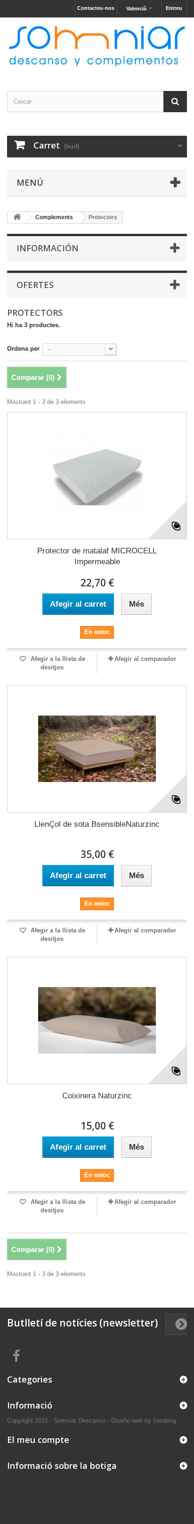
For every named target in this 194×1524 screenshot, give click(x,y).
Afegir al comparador (145, 658)
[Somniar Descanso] (97, 46)
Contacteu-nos (95, 8)
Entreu (174, 8)
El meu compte (38, 1439)
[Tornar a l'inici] (17, 217)
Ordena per (23, 348)
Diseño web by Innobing (143, 1420)
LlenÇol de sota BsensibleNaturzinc (97, 824)
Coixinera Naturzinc (97, 1095)
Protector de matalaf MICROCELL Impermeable (97, 556)
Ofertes (35, 284)
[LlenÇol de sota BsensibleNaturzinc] (97, 749)
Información (47, 248)
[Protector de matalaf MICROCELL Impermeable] (97, 476)
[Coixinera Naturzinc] (97, 1020)
